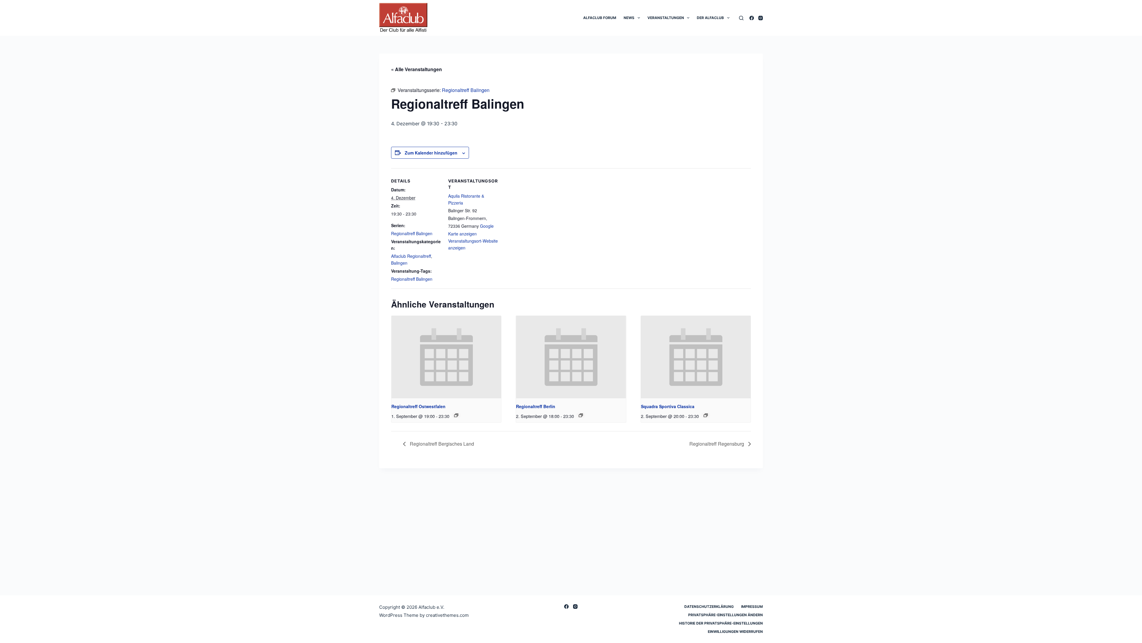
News (629, 17)
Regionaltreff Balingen (411, 233)
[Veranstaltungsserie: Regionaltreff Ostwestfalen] (456, 415)
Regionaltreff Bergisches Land (441, 443)
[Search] (741, 18)
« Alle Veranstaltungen (416, 69)
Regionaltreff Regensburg (717, 443)
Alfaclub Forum (599, 17)
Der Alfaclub (710, 17)
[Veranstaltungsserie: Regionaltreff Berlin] (581, 415)
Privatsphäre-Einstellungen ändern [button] (725, 615)
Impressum (752, 606)
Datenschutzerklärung (709, 606)
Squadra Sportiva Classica (667, 406)
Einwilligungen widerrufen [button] (735, 631)
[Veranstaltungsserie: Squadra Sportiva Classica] (706, 415)
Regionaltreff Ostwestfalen (418, 406)
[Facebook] (751, 18)
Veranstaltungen (665, 17)
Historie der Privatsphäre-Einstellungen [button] (721, 623)
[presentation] (446, 357)
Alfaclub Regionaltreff (411, 256)
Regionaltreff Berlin (535, 406)
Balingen (399, 263)
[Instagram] (760, 18)
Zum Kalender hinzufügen (431, 153)
